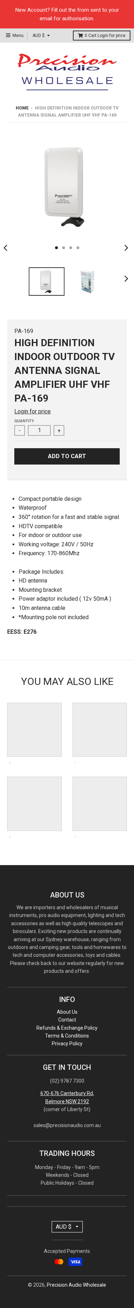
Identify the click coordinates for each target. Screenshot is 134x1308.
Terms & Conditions (67, 1036)
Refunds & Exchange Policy (67, 1028)
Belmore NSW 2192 (67, 1101)
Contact (67, 1020)
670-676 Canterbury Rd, (67, 1093)
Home (22, 108)
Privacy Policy (67, 1043)
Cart (105, 35)
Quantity (24, 421)
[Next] (126, 248)
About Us (67, 1012)
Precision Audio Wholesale (76, 1285)
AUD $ (39, 35)
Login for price (111, 35)
